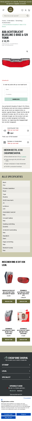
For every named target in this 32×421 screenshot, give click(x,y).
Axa (4, 185)
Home (4, 20)
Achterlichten (6, 22)
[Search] (27, 15)
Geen (4, 238)
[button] (27, 51)
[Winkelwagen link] (29, 10)
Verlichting (19, 20)
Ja (3, 203)
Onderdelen (10, 20)
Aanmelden (16, 99)
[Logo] (11, 10)
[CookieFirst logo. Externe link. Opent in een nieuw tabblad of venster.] (1, 400)
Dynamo (5, 226)
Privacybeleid (27, 398)
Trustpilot (23, 156)
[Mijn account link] (26, 10)
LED (4, 209)
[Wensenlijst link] (22, 10)
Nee (4, 215)
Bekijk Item (8, 301)
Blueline (5, 197)
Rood (4, 191)
